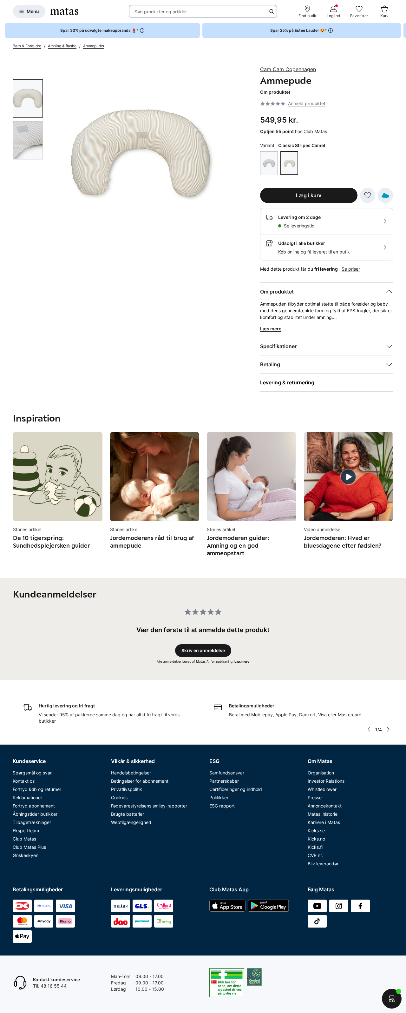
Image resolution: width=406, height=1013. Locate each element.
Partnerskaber (224, 781)
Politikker (218, 797)
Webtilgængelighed (131, 822)
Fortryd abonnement (34, 805)
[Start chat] (392, 999)
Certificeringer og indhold (235, 789)
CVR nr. (315, 855)
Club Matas (24, 838)
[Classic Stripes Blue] (269, 163)
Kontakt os (24, 781)
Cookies (119, 797)
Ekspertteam (26, 830)
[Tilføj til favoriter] (367, 195)
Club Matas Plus (29, 847)
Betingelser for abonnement (139, 781)
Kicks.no (316, 838)
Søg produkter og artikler (160, 11)
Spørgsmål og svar (32, 772)
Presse (315, 797)
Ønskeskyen (25, 855)
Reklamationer (27, 797)
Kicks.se (316, 830)
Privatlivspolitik (126, 789)
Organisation (321, 772)
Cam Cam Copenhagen (288, 69)
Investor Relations (326, 781)
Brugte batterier (127, 814)
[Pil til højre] (401, 30)
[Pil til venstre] (368, 729)
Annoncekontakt (325, 805)
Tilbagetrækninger (32, 822)
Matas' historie (322, 814)
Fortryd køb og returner (37, 789)
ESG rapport (222, 805)
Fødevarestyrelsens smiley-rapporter (149, 805)
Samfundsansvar (226, 772)
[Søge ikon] (271, 11)
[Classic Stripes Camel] (289, 163)
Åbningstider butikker (35, 814)
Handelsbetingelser (131, 772)
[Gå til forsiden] (64, 11)
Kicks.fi (315, 847)
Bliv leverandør (323, 863)
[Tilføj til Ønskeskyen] (385, 195)
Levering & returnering (287, 382)
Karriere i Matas (324, 822)
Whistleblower (322, 789)
